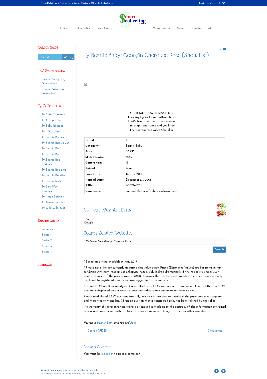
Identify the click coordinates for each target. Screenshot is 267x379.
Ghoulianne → (217, 330)
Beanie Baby (105, 322)
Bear (133, 322)
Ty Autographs (51, 120)
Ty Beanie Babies (53, 137)
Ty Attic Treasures (54, 114)
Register (211, 3)
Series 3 (47, 246)
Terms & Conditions (51, 370)
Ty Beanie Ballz (52, 148)
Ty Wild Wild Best (53, 208)
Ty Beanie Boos (52, 154)
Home (64, 28)
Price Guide (104, 28)
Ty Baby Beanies (52, 125)
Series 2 (47, 240)
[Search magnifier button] (71, 57)
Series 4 (47, 252)
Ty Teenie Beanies (53, 202)
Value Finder (161, 28)
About (181, 28)
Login (202, 3)
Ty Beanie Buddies (53, 175)
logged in (107, 353)
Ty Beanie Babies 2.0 (55, 143)
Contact (197, 28)
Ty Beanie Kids (51, 181)
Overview (48, 229)
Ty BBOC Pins (51, 131)
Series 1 (46, 234)
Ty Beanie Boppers (54, 169)
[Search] (208, 27)
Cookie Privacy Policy (89, 370)
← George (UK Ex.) (96, 330)
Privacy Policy (69, 370)
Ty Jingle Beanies (53, 196)
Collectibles (82, 28)
